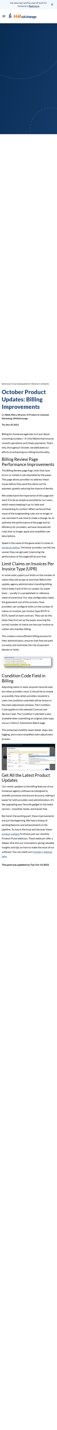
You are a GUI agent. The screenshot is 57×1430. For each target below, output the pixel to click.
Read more (34, 6)
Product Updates (40, 384)
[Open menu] (4, 16)
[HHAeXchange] (22, 16)
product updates (11, 833)
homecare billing (11, 547)
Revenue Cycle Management (16, 384)
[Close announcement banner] (52, 4)
